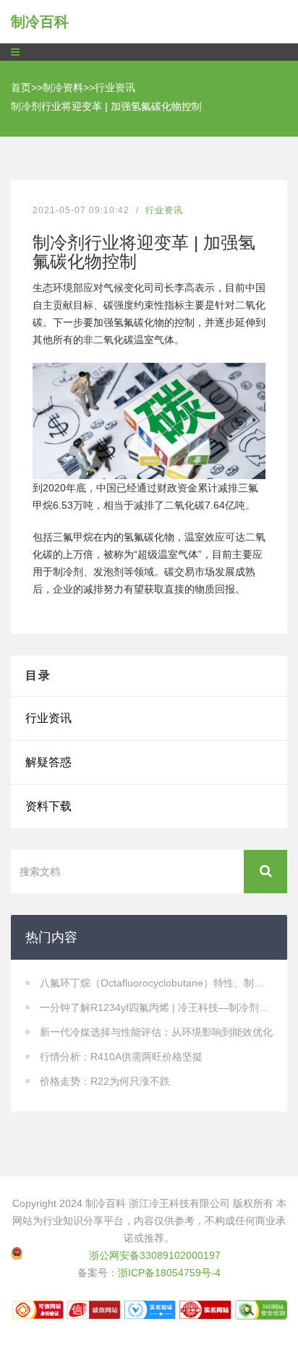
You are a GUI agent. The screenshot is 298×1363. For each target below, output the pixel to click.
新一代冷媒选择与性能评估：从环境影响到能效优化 (156, 1032)
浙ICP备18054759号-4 (169, 1272)
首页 (21, 87)
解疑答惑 (48, 762)
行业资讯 (115, 87)
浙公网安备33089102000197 (155, 1255)
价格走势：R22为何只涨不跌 (105, 1081)
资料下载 (48, 806)
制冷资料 (63, 87)
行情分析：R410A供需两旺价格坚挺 (121, 1056)
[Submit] (265, 871)
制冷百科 (40, 22)
